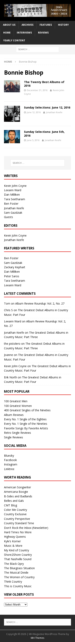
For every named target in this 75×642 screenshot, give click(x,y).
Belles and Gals (14, 501)
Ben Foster (11, 203)
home (7, 32)
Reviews (43, 32)
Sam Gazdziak (13, 212)
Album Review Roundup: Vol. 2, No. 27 (39, 303)
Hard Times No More (18, 532)
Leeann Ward (12, 190)
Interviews (24, 32)
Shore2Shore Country (18, 555)
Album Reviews (14, 415)
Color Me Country (15, 510)
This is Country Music (18, 586)
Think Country (13, 581)
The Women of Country (19, 577)
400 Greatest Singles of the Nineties (27, 410)
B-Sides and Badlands (18, 496)
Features (46, 24)
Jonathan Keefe (54, 112)
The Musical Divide (16, 572)
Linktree (9, 469)
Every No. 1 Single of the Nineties (25, 424)
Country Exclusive (15, 514)
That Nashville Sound (17, 559)
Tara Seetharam (14, 199)
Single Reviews (13, 437)
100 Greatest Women (18, 406)
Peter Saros (11, 276)
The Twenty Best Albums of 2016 (44, 83)
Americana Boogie (16, 492)
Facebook (10, 460)
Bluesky (9, 455)
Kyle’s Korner (12, 541)
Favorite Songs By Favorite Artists (26, 428)
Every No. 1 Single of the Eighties (25, 419)
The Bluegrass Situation (19, 568)
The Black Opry (14, 564)
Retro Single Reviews (17, 433)
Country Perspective (17, 519)
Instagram (10, 464)
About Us (9, 24)
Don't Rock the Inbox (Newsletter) (26, 528)
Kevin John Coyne (15, 186)
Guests (8, 217)
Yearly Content (14, 40)
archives (27, 24)
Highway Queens (15, 536)
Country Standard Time (19, 523)
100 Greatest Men (15, 401)
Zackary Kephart (14, 267)
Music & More (13, 546)
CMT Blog (10, 505)
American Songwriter (17, 487)
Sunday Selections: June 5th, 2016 (44, 133)
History (63, 24)
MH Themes (37, 638)
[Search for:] (37, 49)
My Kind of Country (16, 550)
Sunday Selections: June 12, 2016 (47, 107)
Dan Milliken (12, 194)
